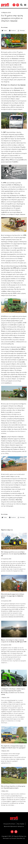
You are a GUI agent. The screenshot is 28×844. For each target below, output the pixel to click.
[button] (21, 4)
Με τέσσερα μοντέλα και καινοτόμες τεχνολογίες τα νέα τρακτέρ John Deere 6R (13, 554)
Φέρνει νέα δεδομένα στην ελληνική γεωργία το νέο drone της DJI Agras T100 (13, 641)
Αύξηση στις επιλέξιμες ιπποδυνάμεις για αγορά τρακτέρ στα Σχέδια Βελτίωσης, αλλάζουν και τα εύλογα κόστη (13, 691)
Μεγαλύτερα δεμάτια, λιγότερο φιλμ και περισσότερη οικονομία (13, 787)
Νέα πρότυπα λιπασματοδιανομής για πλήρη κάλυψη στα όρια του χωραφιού (13, 747)
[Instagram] (17, 4)
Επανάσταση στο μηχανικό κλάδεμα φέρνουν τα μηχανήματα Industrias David (12, 596)
